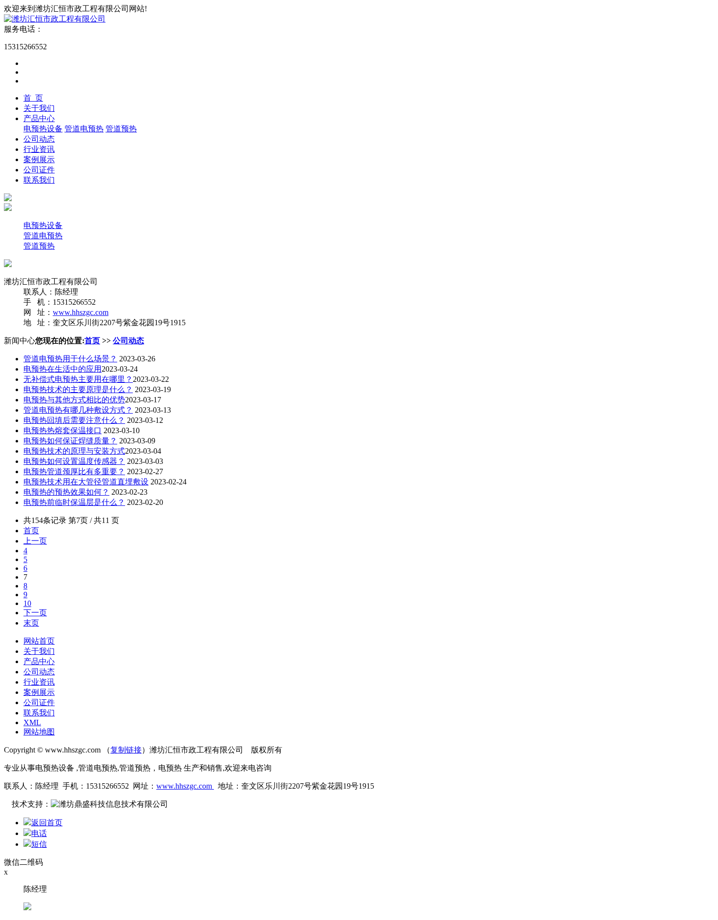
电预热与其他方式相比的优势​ (74, 400)
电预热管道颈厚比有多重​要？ (74, 471)
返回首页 (47, 822)
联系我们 (39, 180)
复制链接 (126, 750)
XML (32, 722)
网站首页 (39, 641)
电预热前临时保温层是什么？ (74, 502)
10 (27, 603)
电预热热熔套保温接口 (62, 430)
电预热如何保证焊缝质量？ (70, 441)
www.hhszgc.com (80, 312)
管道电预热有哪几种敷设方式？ (78, 410)
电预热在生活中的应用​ (62, 369)
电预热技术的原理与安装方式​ (74, 451)
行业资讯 (39, 149)
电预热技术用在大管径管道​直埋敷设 (85, 482)
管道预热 (121, 129)
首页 (92, 340)
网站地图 (39, 732)
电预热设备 (43, 129)
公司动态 (39, 139)
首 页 (33, 98)
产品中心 (39, 118)
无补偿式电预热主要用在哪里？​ (78, 379)
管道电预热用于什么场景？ (70, 359)
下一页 (35, 612)
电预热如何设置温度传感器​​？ (74, 461)
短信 (39, 844)
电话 (39, 833)
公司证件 (39, 170)
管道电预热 (84, 129)
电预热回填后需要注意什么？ (74, 420)
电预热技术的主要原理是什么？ (78, 389)
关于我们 (39, 108)
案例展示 (39, 159)
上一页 (35, 541)
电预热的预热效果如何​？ (66, 492)
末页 (31, 623)
